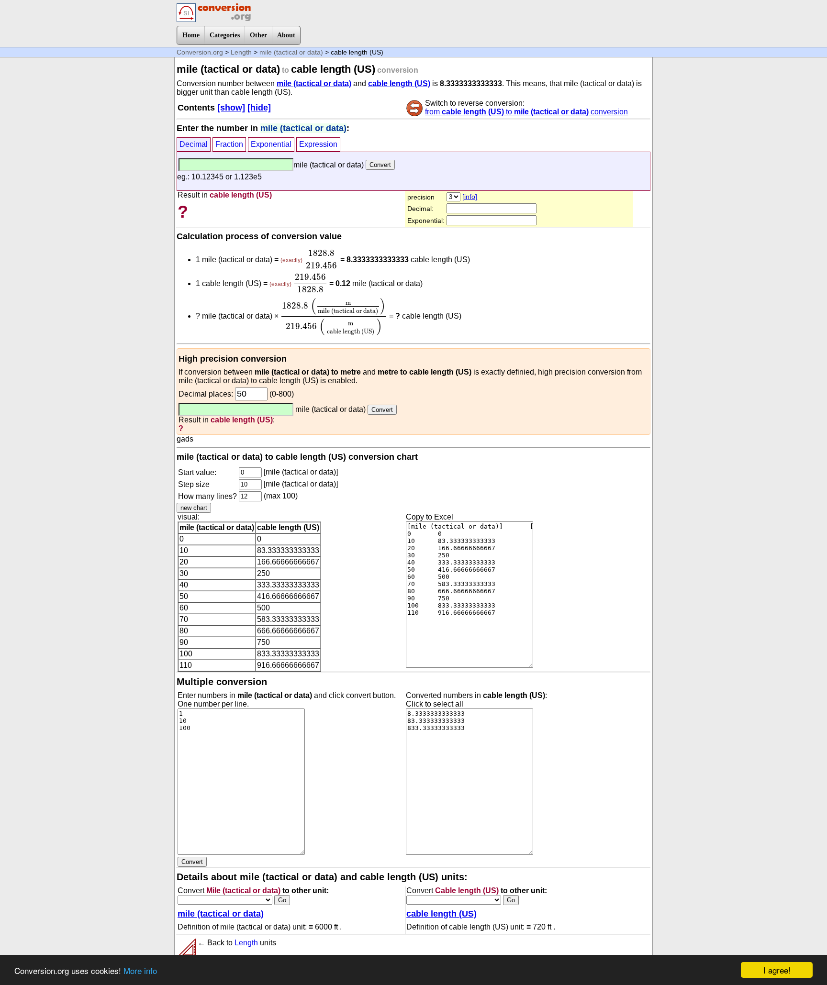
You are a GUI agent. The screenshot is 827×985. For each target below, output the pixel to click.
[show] (231, 107)
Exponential (271, 144)
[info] (469, 196)
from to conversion (526, 112)
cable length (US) (399, 83)
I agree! (777, 970)
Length (241, 52)
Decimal (193, 144)
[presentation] (321, 259)
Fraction (229, 144)
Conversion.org (200, 52)
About (286, 35)
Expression (318, 144)
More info (140, 970)
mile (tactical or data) (291, 52)
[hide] (259, 107)
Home (191, 35)
